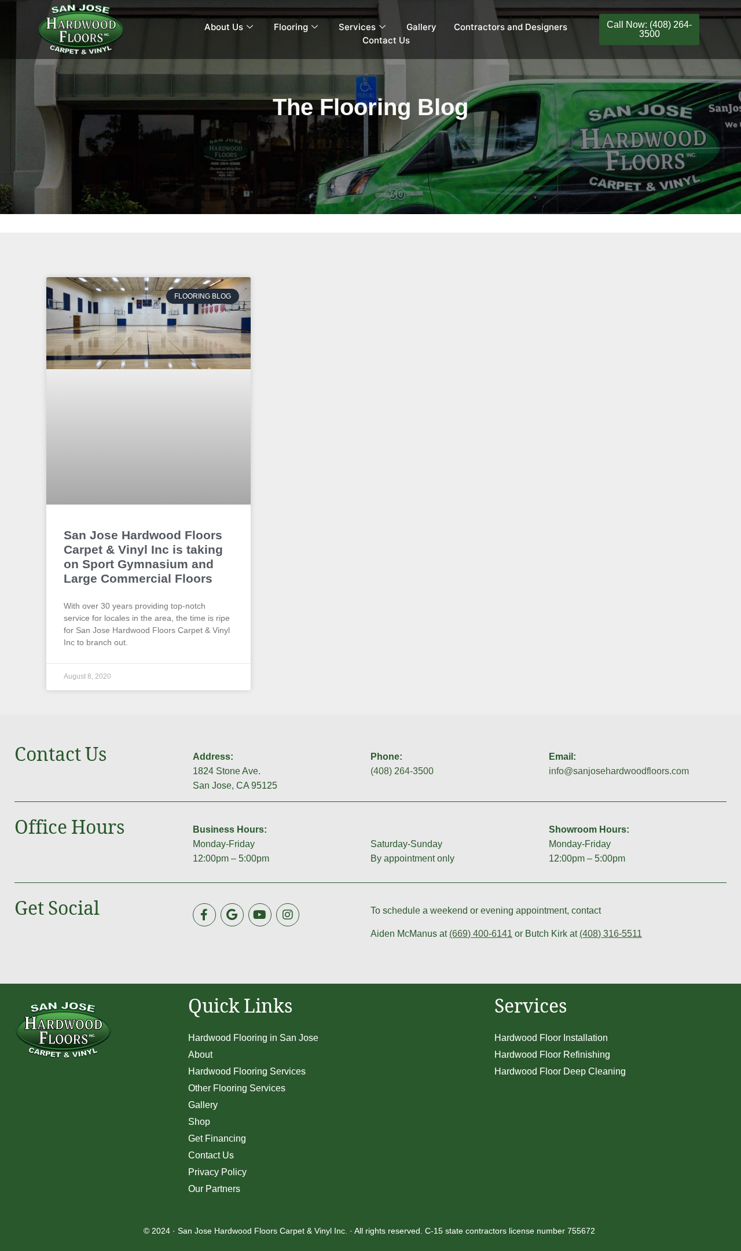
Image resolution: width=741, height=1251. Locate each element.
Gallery (421, 26)
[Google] (232, 914)
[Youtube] (260, 914)
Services (357, 26)
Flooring (291, 26)
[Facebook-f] (204, 914)
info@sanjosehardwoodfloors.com (619, 771)
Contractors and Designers (510, 26)
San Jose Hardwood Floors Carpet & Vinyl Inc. (262, 1230)
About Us (223, 26)
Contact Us (386, 40)
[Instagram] (287, 914)
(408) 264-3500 (402, 771)
